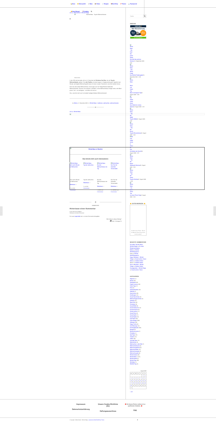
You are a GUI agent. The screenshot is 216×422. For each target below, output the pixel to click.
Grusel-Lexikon (133, 311)
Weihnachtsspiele (134, 353)
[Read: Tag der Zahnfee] (131, 177)
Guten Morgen (133, 320)
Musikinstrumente (134, 331)
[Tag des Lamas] (1, 211)
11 (133, 380)
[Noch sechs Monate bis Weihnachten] (75, 170)
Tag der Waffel (133, 119)
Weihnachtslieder (134, 349)
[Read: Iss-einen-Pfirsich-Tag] (131, 193)
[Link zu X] (77, 19)
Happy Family (133, 324)
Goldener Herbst (139, 261)
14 (140, 380)
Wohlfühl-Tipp (133, 364)
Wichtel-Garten (133, 355)
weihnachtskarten (114, 103)
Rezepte (132, 329)
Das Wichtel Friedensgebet (136, 75)
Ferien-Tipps (133, 286)
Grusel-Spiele (133, 317)
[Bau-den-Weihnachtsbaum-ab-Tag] (102, 170)
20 (138, 383)
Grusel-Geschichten (135, 297)
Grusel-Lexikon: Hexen (140, 259)
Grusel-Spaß (133, 315)
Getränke (132, 300)
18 (133, 383)
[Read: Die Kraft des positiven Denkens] (131, 57)
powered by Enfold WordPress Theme (96, 419)
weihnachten (106, 103)
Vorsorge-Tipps (133, 340)
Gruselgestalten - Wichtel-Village (138, 268)
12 (135, 380)
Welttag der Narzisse (135, 165)
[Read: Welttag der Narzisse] (131, 163)
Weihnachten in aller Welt (136, 344)
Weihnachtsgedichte (135, 347)
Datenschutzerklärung (81, 409)
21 (140, 383)
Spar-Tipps (132, 335)
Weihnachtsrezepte (134, 351)
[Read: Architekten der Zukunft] (131, 149)
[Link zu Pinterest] (70, 19)
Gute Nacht (133, 318)
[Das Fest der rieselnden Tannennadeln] (116, 170)
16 (145, 380)
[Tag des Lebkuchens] (88, 170)
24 (131, 385)
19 (135, 383)
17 (131, 383)
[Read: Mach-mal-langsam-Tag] (131, 91)
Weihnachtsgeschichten (136, 298)
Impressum (80, 404)
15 (142, 380)
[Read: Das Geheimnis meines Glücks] (131, 103)
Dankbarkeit (133, 282)
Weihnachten (133, 342)
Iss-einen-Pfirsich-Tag (135, 195)
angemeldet (77, 216)
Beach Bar (132, 302)
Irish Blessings (133, 326)
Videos (131, 338)
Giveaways (132, 304)
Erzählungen (133, 295)
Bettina (75, 103)
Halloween (132, 322)
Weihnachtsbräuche (135, 346)
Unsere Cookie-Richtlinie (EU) (108, 405)
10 (131, 380)
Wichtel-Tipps (133, 360)
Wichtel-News (93, 103)
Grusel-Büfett (133, 306)
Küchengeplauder (134, 327)
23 (145, 383)
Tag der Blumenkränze (135, 133)
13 (138, 380)
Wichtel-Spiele (133, 358)
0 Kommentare (73, 190)
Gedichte (132, 291)
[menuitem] (73, 4)
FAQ (135, 410)
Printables (132, 333)
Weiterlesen (72, 184)
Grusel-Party (133, 313)
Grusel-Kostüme (134, 309)
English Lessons (134, 284)
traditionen (100, 103)
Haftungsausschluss (108, 411)
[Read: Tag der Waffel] (131, 117)
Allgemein (132, 278)
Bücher (131, 280)
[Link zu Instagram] (72, 19)
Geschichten (133, 293)
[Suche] (91, 11)
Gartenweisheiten (134, 289)
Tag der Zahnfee (134, 179)
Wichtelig (132, 362)
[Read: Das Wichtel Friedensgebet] (131, 73)
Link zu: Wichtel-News (75, 111)
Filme (131, 287)
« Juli (131, 391)
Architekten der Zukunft (135, 151)
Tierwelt (132, 336)
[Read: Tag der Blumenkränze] (131, 131)
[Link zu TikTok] (75, 19)
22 (142, 383)
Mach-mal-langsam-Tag (135, 92)
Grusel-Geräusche (134, 307)
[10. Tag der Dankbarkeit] (214, 211)
